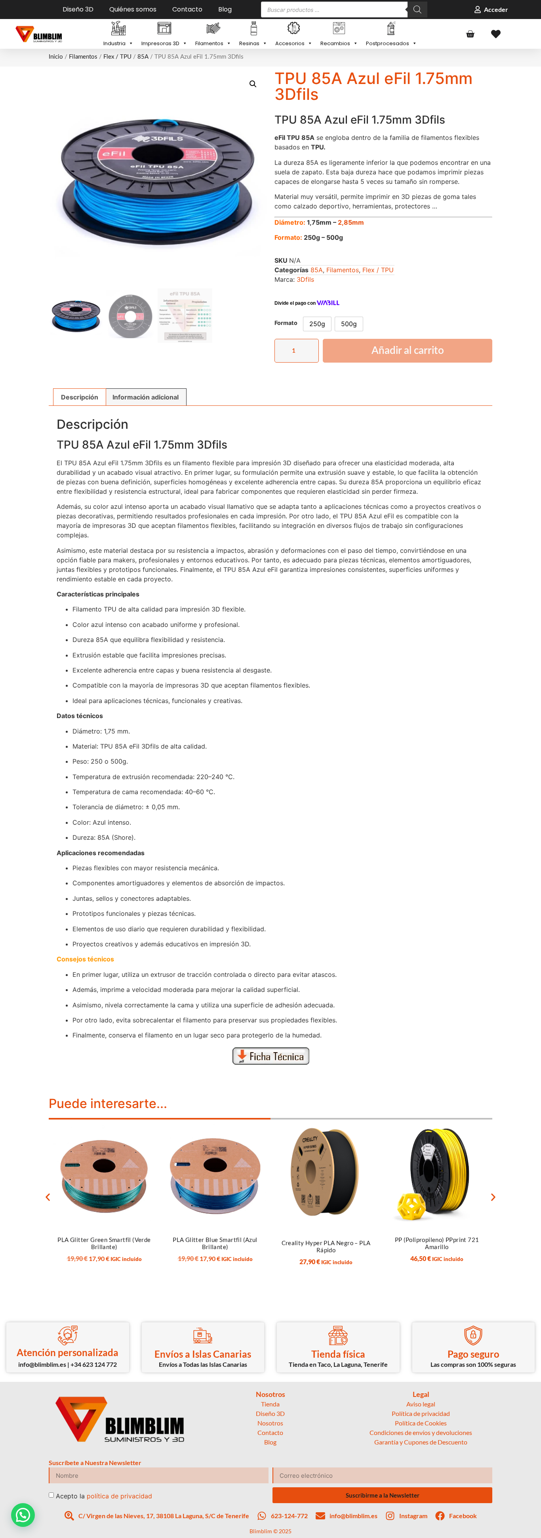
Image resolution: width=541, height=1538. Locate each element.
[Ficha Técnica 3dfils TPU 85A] (270, 1056)
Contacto (187, 9)
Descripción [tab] (79, 397)
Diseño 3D (78, 9)
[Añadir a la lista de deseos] (144, 1130)
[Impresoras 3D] (164, 29)
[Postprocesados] (391, 29)
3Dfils (305, 279)
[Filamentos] (213, 29)
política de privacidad (119, 1496)
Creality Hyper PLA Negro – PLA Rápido (326, 1246)
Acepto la (104, 1496)
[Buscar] (417, 9)
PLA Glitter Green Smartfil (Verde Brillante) (103, 1243)
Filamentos (83, 57)
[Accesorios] (293, 29)
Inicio (56, 57)
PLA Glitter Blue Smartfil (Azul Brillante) (215, 1243)
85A (143, 57)
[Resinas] (253, 29)
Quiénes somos (132, 9)
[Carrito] (470, 34)
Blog (225, 9)
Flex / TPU (117, 57)
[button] (253, 84)
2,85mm (351, 222)
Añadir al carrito (407, 351)
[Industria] (118, 29)
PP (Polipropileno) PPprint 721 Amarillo (437, 1243)
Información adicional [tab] (145, 397)
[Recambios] (339, 29)
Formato (285, 323)
